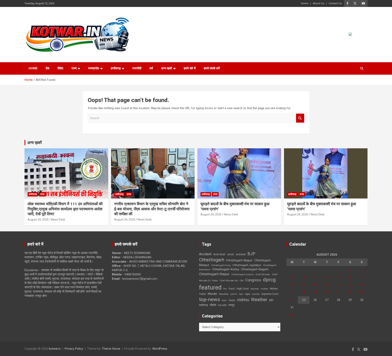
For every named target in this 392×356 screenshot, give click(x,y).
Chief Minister (262, 274)
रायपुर (231, 305)
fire (225, 288)
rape (247, 293)
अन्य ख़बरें (34, 142)
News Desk (58, 219)
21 (338, 292)
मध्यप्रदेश (93, 68)
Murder (212, 294)
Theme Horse (111, 348)
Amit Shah (219, 254)
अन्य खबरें (166, 68)
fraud (231, 288)
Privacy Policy (74, 348)
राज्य (74, 68)
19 (315, 292)
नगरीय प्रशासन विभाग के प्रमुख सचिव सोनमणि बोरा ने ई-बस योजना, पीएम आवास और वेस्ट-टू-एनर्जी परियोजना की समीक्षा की (151, 209)
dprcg (269, 280)
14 (338, 285)
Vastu (231, 300)
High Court (242, 288)
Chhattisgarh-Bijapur (239, 260)
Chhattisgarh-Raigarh (254, 269)
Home (304, 3)
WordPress (159, 348)
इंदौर (271, 300)
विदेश (60, 68)
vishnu (243, 299)
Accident (205, 254)
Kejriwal (255, 288)
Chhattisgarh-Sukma (242, 274)
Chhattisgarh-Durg (221, 265)
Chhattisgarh (211, 259)
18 (303, 292)
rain (241, 294)
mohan (264, 288)
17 (292, 292)
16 (361, 285)
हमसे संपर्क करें (212, 68)
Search (300, 118)
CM (241, 280)
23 (361, 292)
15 (350, 285)
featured (210, 287)
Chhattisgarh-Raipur (214, 274)
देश (47, 68)
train (224, 300)
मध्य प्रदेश (222, 305)
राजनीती (136, 68)
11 (303, 285)
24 (292, 300)
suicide (255, 294)
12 (315, 285)
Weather (259, 299)
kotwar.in (55, 348)
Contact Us (335, 3)
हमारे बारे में (190, 68)
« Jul (289, 315)
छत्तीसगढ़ (203, 305)
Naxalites (224, 294)
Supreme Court (269, 293)
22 (350, 292)
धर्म (151, 68)
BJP (251, 253)
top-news (209, 299)
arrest (230, 254)
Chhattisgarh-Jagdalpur (247, 265)
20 (327, 292)
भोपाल (213, 305)
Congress (253, 280)
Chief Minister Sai (229, 280)
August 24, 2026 (38, 219)
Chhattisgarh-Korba (225, 269)
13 (327, 285)
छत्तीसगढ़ (116, 68)
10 (292, 285)
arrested (241, 254)
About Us (318, 3)
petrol (234, 294)
